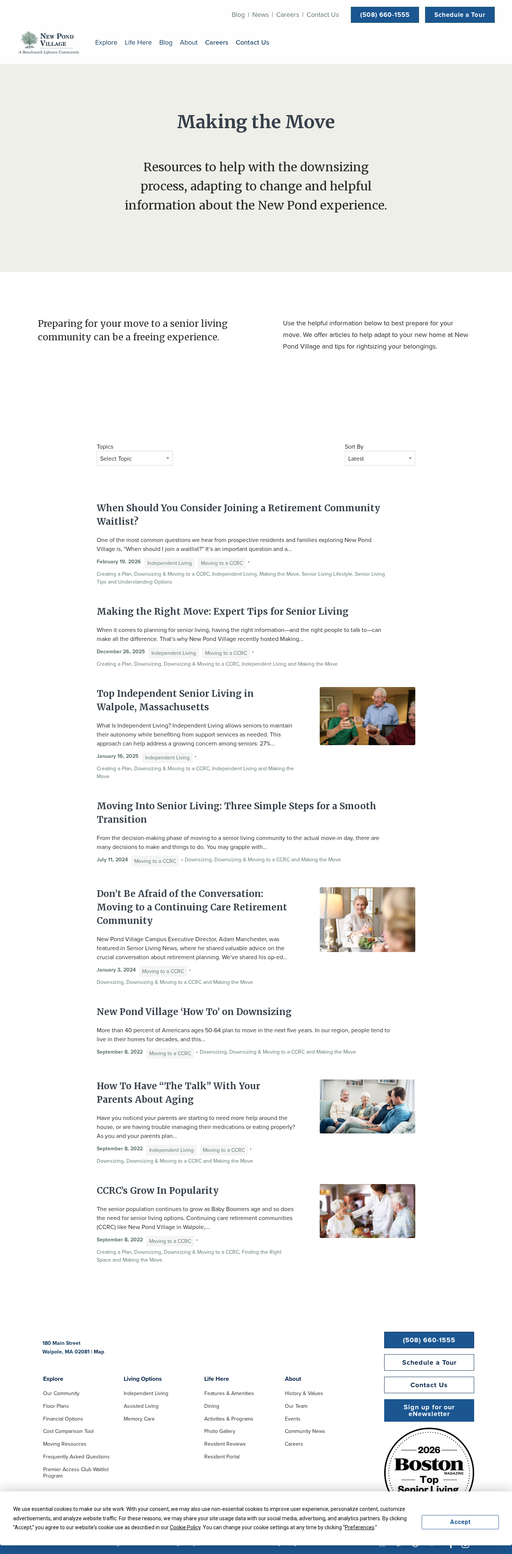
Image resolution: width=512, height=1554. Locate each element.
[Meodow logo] (48, 42)
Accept (460, 1522)
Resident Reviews (225, 1444)
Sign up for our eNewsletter (429, 1410)
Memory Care (139, 1419)
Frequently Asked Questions (76, 1457)
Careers (287, 14)
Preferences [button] (359, 1527)
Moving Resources (65, 1444)
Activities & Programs (228, 1419)
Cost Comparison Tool (68, 1431)
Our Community (61, 1393)
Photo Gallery (219, 1431)
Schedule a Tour (459, 14)
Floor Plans (56, 1406)
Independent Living (146, 1393)
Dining (211, 1406)
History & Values (304, 1393)
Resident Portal (222, 1457)
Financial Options (63, 1419)
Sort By (354, 446)
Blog (238, 14)
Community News (305, 1431)
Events (293, 1419)
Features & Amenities (229, 1393)
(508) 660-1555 (385, 14)
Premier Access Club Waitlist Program (76, 1472)
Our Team (296, 1406)
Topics (105, 446)
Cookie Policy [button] (185, 1527)
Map (99, 1351)
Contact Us (323, 14)
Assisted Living (141, 1406)
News (260, 14)
